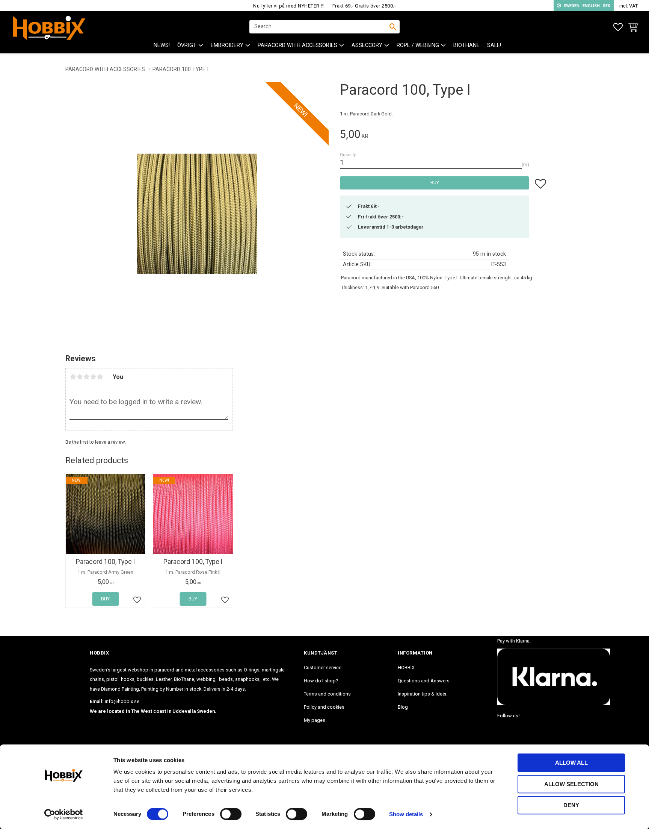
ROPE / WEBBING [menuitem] (418, 45)
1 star (72, 376)
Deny (571, 805)
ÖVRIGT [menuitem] (186, 45)
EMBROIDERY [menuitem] (227, 45)
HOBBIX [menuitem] (406, 667)
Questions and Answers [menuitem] (424, 681)
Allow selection (571, 784)
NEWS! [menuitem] (162, 45)
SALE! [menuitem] (494, 45)
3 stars (86, 376)
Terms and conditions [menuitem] (327, 694)
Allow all (571, 762)
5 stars (100, 376)
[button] (618, 27)
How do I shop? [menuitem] (321, 681)
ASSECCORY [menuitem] (367, 45)
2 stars (79, 376)
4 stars (93, 376)
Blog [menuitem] (403, 707)
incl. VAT (628, 6)
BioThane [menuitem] (466, 45)
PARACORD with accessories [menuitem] (297, 45)
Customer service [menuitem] (322, 667)
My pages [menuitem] (314, 720)
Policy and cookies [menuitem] (324, 707)
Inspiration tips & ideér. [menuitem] (422, 694)
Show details (406, 814)
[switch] (230, 814)
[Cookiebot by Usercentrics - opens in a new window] (64, 814)
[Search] (393, 27)
